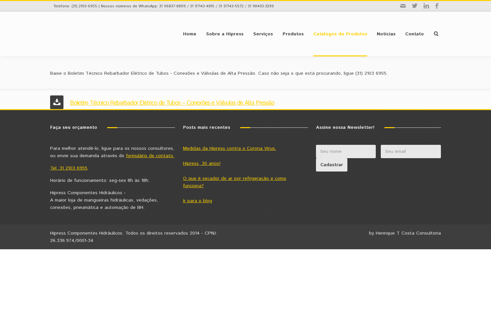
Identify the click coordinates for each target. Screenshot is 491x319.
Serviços (263, 34)
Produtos (293, 34)
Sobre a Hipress (224, 34)
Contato (414, 34)
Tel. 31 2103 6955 (69, 168)
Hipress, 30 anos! (201, 163)
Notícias (386, 34)
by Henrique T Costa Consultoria (405, 233)
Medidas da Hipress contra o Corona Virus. (229, 148)
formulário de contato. (150, 155)
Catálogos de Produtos (340, 34)
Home (189, 34)
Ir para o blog (197, 201)
